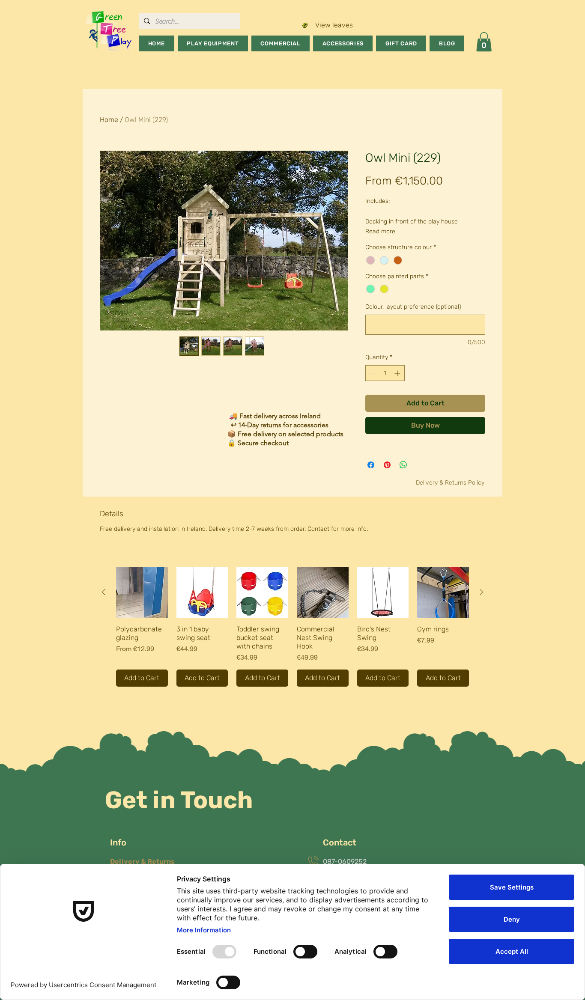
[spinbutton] (385, 373)
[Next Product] (481, 592)
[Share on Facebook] (371, 465)
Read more (380, 231)
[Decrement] (372, 373)
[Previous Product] (103, 592)
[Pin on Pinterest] (387, 465)
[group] (292, 627)
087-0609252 (345, 861)
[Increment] (398, 373)
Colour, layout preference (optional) (413, 306)
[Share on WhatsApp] (403, 465)
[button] (213, 43)
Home (109, 120)
